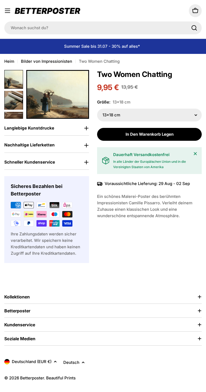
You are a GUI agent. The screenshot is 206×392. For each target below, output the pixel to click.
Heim (9, 61)
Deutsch (71, 362)
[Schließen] (195, 154)
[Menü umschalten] (7, 11)
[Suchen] (194, 28)
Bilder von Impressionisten (46, 61)
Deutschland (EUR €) (32, 361)
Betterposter (32, 377)
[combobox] (103, 27)
